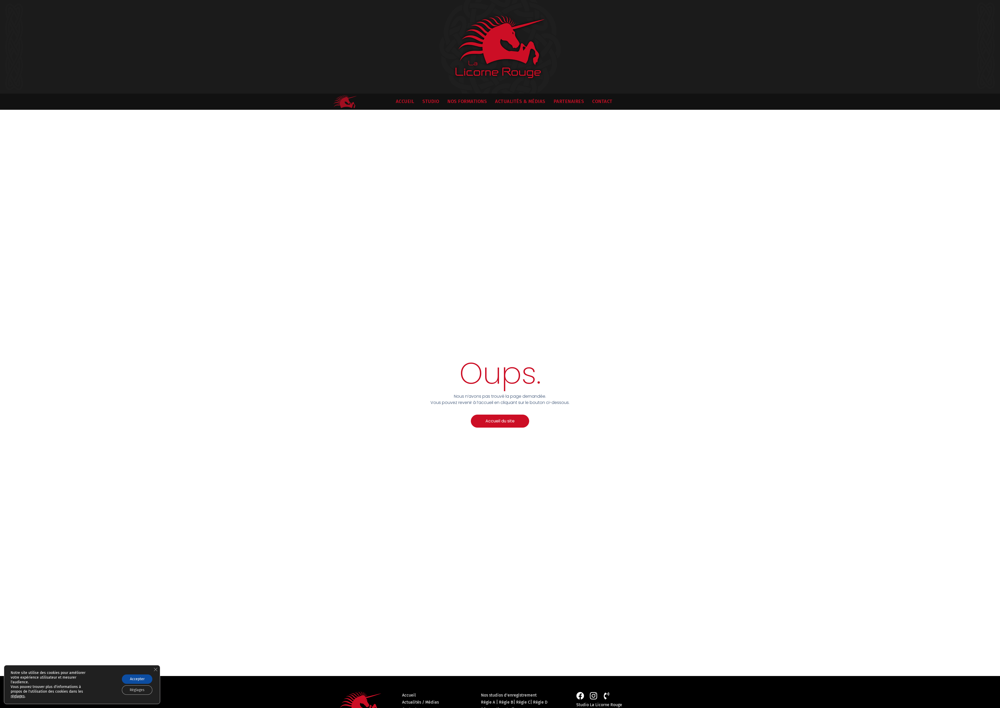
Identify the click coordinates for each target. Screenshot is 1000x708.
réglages (18, 696)
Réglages (137, 690)
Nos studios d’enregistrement (509, 695)
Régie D (540, 702)
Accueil (409, 695)
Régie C (523, 702)
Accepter (137, 679)
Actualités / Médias (420, 702)
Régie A (488, 702)
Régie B (506, 702)
